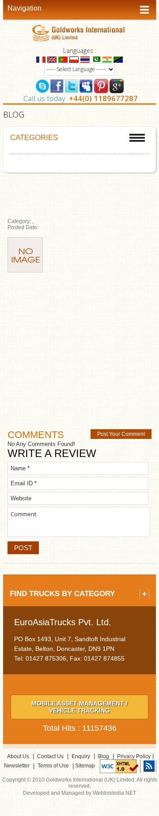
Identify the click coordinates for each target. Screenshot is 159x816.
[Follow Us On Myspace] (86, 85)
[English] (52, 59)
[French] (40, 59)
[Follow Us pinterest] (101, 85)
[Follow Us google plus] (117, 85)
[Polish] (74, 59)
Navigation (25, 8)
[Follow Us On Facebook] (57, 85)
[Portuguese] (63, 59)
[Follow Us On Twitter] (71, 85)
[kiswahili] (118, 59)
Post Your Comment (121, 434)
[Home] (79, 33)
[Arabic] (96, 59)
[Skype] (42, 85)
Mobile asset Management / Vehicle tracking (79, 707)
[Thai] (85, 59)
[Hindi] (107, 59)
